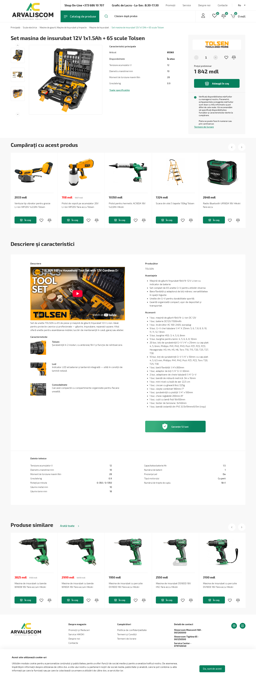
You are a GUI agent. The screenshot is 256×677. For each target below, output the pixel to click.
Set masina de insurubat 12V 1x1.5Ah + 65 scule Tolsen (138, 27)
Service (187, 5)
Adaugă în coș (220, 83)
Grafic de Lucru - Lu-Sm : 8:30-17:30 (135, 5)
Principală (15, 27)
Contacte (223, 5)
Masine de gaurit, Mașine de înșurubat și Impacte (63, 27)
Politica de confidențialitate (132, 630)
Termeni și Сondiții (127, 634)
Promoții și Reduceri (79, 630)
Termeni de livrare (204, 126)
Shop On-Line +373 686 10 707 (84, 5)
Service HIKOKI (76, 634)
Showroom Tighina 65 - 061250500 (186, 638)
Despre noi (204, 5)
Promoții (170, 5)
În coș (28, 220)
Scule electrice (30, 27)
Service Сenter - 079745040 (182, 644)
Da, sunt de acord (212, 669)
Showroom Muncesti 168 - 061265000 (188, 631)
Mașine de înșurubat (99, 27)
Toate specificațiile (119, 90)
